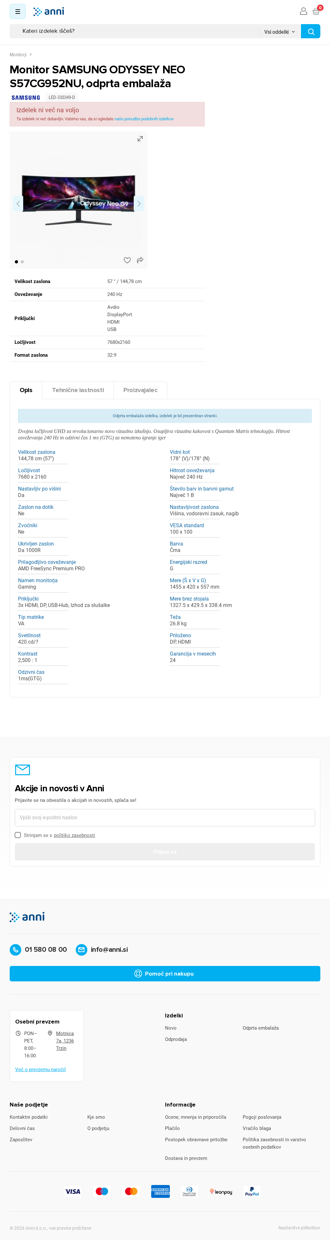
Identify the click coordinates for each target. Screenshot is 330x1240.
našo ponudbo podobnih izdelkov (144, 118)
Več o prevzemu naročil (40, 1069)
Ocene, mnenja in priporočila (195, 1117)
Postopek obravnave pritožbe (196, 1140)
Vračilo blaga (257, 1128)
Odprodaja (176, 1039)
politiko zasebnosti (74, 835)
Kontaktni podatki (29, 1117)
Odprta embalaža (261, 1028)
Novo (171, 1028)
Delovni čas (22, 1128)
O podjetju (98, 1128)
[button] (16, 261)
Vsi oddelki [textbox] (276, 32)
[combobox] (280, 29)
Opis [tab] (26, 390)
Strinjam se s (59, 835)
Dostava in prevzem (186, 1158)
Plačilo (172, 1128)
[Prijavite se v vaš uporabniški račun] (303, 11)
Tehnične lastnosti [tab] (78, 390)
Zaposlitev (21, 1140)
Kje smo (96, 1117)
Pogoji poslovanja (262, 1117)
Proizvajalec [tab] (140, 390)
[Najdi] (310, 31)
